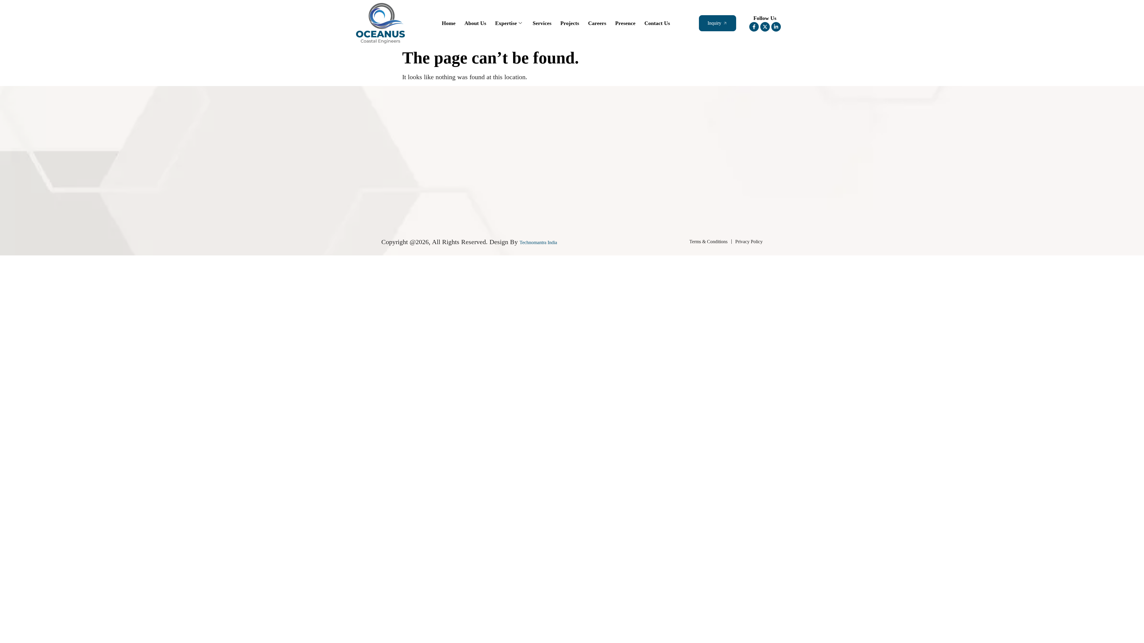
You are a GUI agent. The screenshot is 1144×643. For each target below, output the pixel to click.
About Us (475, 23)
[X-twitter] (765, 27)
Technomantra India (538, 242)
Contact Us (657, 23)
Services (542, 23)
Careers (597, 23)
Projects (569, 23)
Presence (625, 23)
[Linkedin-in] (776, 27)
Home (449, 23)
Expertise (506, 23)
